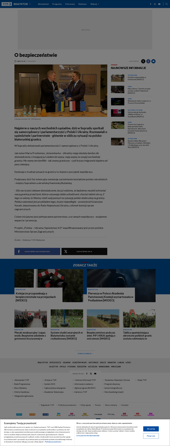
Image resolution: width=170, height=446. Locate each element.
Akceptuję (151, 429)
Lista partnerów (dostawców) (87, 436)
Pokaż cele (151, 436)
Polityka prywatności (53, 442)
